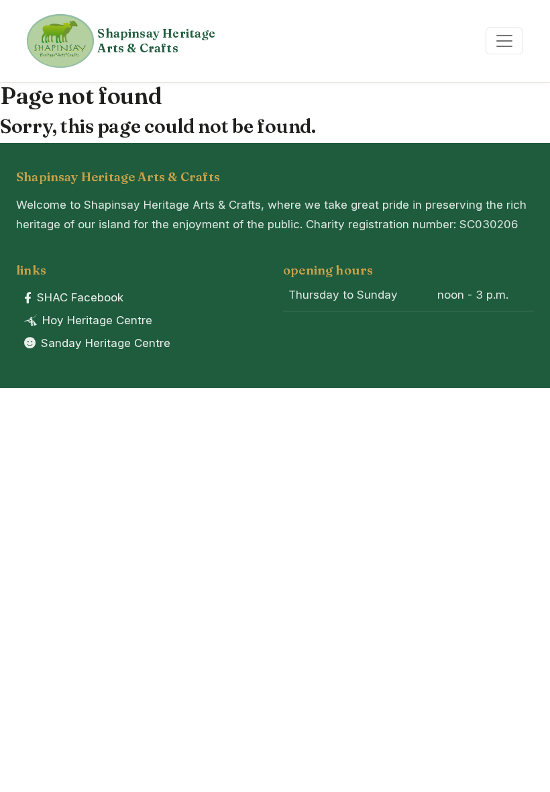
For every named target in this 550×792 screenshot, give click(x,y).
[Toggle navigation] (504, 41)
